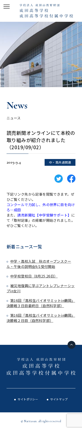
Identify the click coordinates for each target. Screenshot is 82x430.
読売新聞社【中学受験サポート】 (44, 215)
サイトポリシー (27, 399)
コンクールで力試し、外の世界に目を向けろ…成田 (41, 207)
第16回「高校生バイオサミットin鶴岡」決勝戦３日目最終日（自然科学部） (41, 303)
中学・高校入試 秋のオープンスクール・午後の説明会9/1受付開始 (39, 264)
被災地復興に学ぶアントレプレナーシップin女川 (41, 288)
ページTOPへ (71, 345)
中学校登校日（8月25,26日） (34, 276)
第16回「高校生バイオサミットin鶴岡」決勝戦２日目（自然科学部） (41, 318)
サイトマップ (59, 399)
